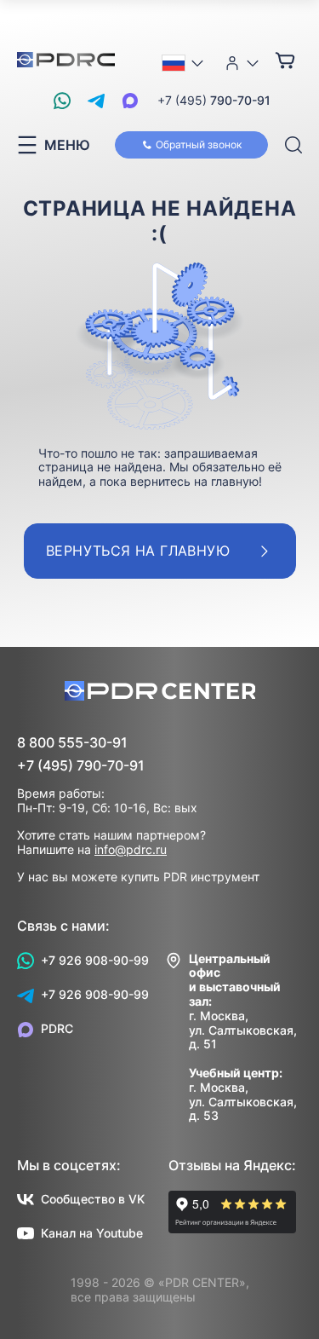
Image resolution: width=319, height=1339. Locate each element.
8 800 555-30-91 (72, 743)
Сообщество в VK (93, 1199)
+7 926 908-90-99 (95, 960)
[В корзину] (285, 60)
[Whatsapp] (62, 100)
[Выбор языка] (184, 63)
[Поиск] (293, 145)
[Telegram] (96, 100)
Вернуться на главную (138, 550)
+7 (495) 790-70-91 (81, 766)
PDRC (57, 1028)
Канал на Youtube (92, 1233)
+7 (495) (214, 100)
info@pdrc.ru (130, 849)
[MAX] (130, 100)
